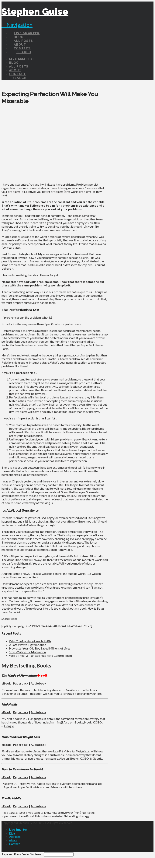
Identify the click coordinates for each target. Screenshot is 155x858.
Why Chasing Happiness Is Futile (30, 641)
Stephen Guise (35, 11)
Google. (9, 726)
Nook (88, 722)
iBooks (78, 722)
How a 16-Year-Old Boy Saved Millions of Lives (39, 648)
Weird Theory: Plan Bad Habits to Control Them (40, 655)
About (13, 840)
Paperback (20, 683)
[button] (17, 25)
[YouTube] (7, 850)
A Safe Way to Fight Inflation (27, 644)
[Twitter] (5, 850)
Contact (14, 844)
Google (97, 758)
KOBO (97, 722)
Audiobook (38, 683)
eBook (6, 683)
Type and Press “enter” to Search (22, 854)
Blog (12, 833)
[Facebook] (3, 850)
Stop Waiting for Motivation (27, 652)
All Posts (15, 836)
